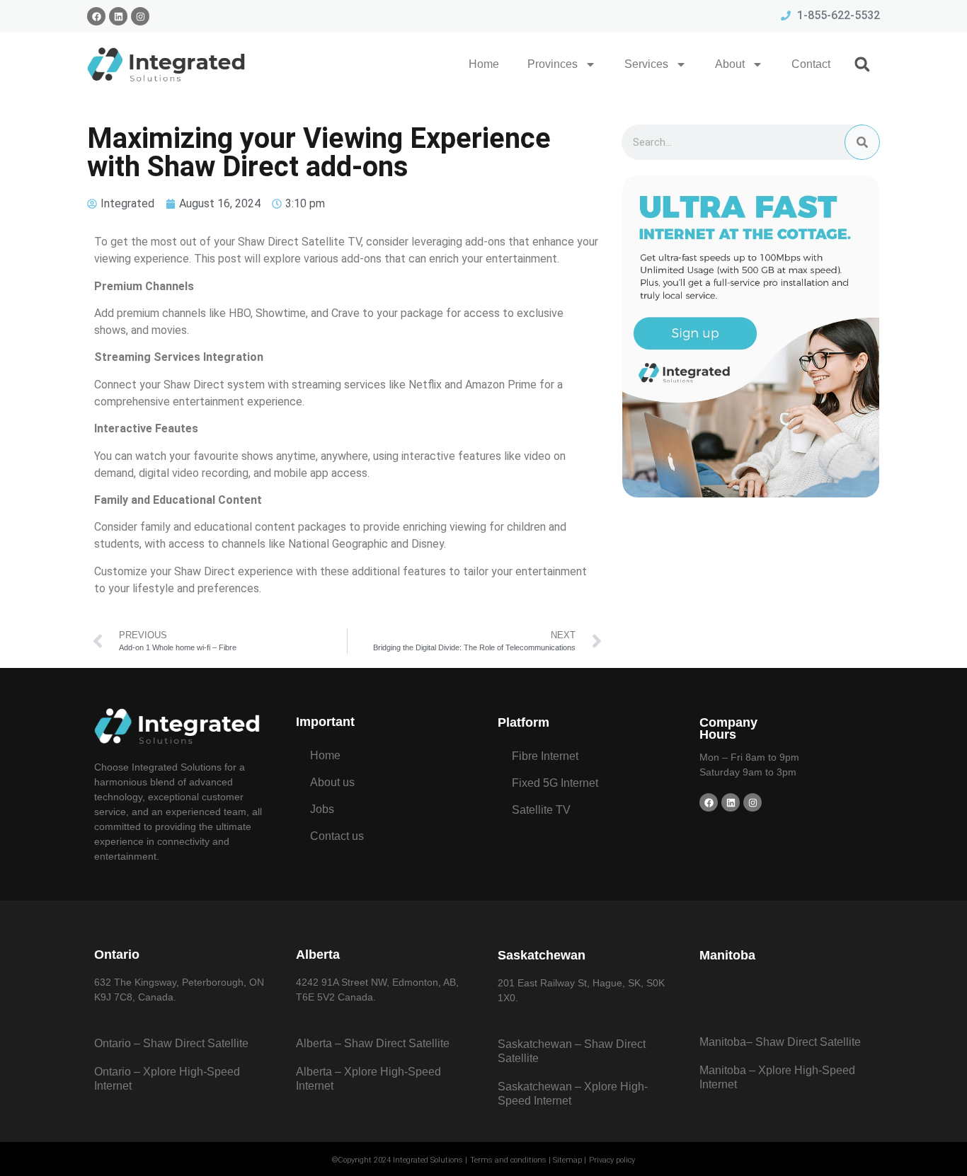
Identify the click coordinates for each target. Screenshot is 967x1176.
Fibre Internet (545, 756)
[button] (862, 64)
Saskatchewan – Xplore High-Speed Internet (573, 1093)
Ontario (116, 954)
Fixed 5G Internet (555, 783)
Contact (810, 64)
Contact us (337, 836)
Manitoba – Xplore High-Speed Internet (777, 1077)
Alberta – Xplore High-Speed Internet (368, 1079)
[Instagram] (140, 16)
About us (332, 782)
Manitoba (727, 955)
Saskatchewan (541, 955)
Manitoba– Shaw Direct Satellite (780, 1042)
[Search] (862, 142)
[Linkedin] (118, 16)
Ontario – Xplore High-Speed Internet (167, 1079)
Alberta (318, 954)
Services (646, 64)
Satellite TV (541, 810)
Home (484, 64)
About (730, 64)
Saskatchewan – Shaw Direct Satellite (572, 1051)
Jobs (322, 809)
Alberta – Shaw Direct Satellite (373, 1043)
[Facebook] (96, 16)
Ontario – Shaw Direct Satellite (171, 1043)
